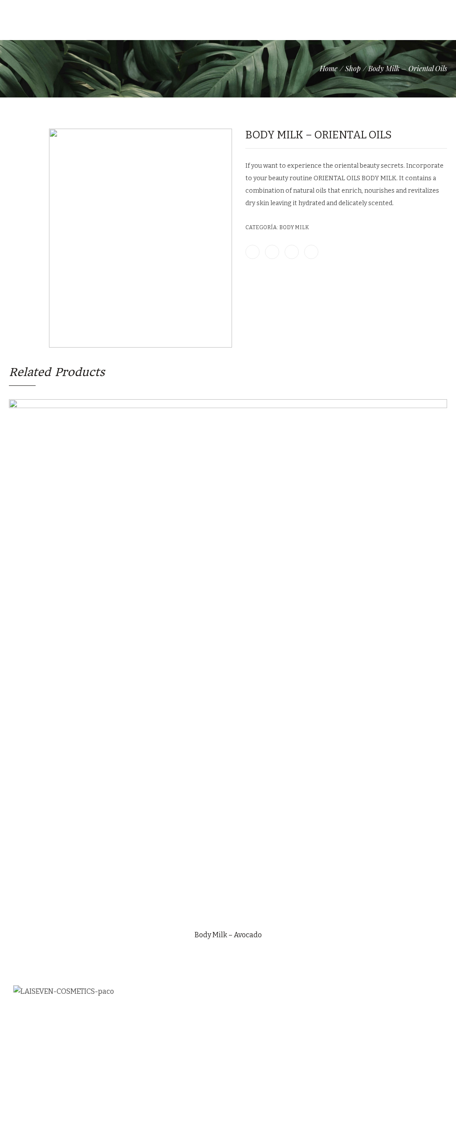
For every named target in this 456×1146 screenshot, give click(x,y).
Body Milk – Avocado (228, 935)
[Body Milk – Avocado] (432, 113)
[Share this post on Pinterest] (292, 252)
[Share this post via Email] (311, 252)
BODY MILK (294, 227)
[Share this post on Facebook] (252, 252)
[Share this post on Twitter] (272, 252)
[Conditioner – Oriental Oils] (443, 113)
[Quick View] (228, 915)
